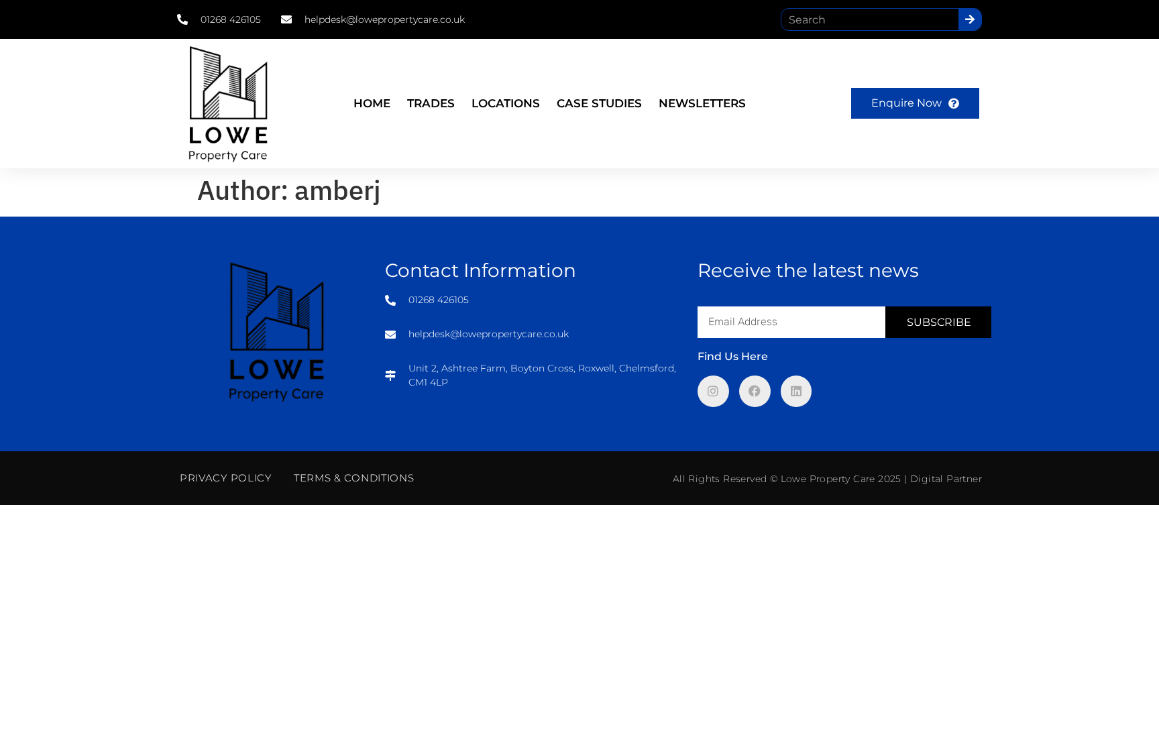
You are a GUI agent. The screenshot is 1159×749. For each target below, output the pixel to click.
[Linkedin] (796, 391)
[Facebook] (755, 391)
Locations (506, 103)
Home (371, 103)
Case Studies (599, 103)
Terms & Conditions (354, 477)
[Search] (969, 19)
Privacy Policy (226, 477)
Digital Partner (946, 479)
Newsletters (702, 103)
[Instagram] (713, 391)
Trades (431, 103)
